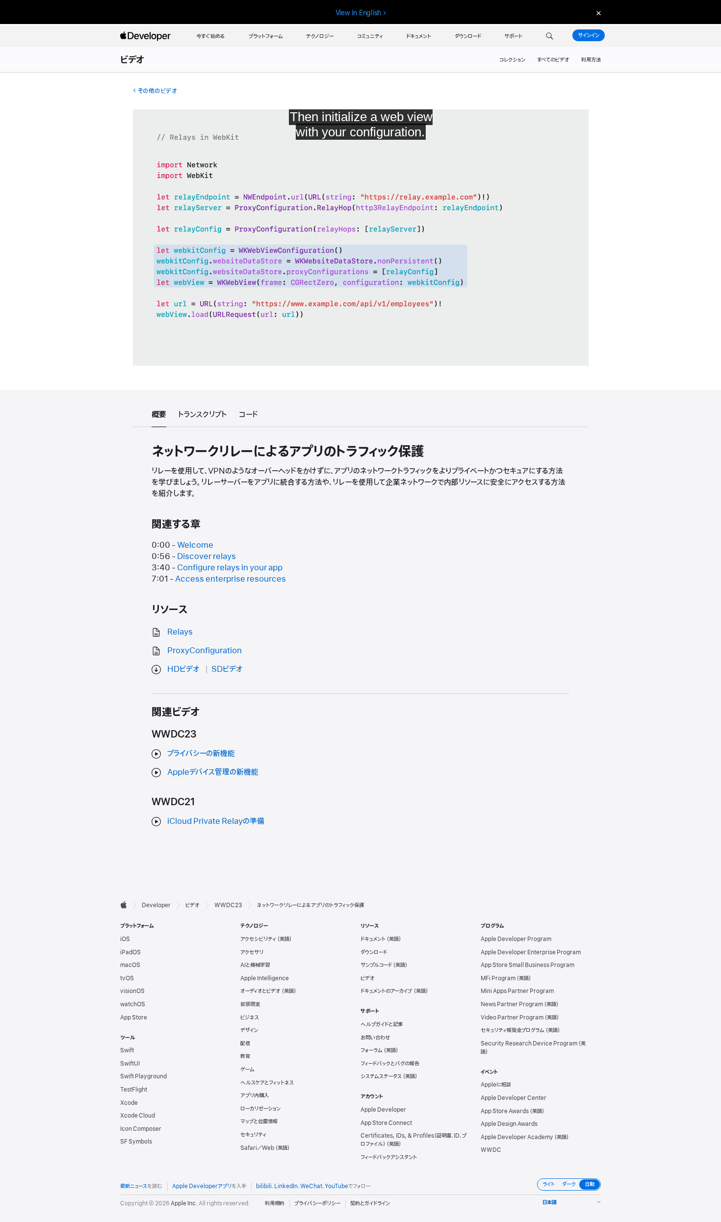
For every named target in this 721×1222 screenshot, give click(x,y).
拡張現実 (250, 1004)
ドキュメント (373, 939)
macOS (130, 965)
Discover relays (206, 556)
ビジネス (249, 1017)
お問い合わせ (375, 1037)
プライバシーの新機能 (201, 754)
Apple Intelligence (264, 978)
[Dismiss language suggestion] (597, 13)
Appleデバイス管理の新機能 (212, 772)
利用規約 (274, 1203)
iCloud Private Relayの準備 (215, 821)
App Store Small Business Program (527, 965)
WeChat (311, 1186)
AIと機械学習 (255, 965)
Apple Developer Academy (517, 1137)
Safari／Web (257, 1148)
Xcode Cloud (137, 1115)
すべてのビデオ (553, 59)
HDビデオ (183, 669)
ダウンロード (373, 952)
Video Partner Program (512, 1017)
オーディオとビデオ (260, 991)
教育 (245, 1056)
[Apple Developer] (146, 36)
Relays (180, 632)
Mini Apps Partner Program (517, 991)
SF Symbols (136, 1141)
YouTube (336, 1186)
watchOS (132, 1004)
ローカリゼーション (260, 1108)
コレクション (512, 59)
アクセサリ (251, 952)
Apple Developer (383, 1109)
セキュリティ (253, 1134)
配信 (245, 1043)
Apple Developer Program (516, 939)
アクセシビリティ (258, 939)
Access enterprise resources (230, 579)
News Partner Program (512, 1004)
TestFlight (133, 1089)
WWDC (491, 1149)
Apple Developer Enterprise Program (531, 952)
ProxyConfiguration (204, 651)
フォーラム (371, 1050)
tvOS (127, 978)
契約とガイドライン (370, 1203)
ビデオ (132, 60)
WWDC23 (228, 905)
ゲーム (247, 1069)
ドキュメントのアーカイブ (386, 991)
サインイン (588, 35)
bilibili (264, 1186)
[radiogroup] (569, 1184)
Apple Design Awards (509, 1123)
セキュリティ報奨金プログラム (512, 1030)
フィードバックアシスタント (388, 1157)
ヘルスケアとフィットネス (267, 1082)
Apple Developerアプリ (202, 1186)
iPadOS (130, 952)
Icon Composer (140, 1128)
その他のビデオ (157, 91)
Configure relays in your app (230, 568)
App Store (133, 1017)
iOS (125, 939)
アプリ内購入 (254, 1095)
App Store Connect (386, 1123)
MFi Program (498, 978)
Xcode (129, 1102)
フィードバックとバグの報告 (389, 1063)
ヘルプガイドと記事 (381, 1024)
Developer (156, 905)
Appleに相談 (496, 1084)
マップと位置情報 (259, 1121)
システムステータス (381, 1076)
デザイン (249, 1030)
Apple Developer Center (513, 1098)
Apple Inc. (184, 1203)
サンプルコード (376, 965)
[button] (549, 36)
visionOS (132, 991)
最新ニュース (133, 1186)
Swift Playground (143, 1076)
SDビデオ (227, 669)
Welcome (195, 545)
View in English (358, 13)
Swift (127, 1050)
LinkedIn (286, 1186)
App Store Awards (505, 1111)
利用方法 (591, 59)
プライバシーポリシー (317, 1203)
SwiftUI (130, 1063)
